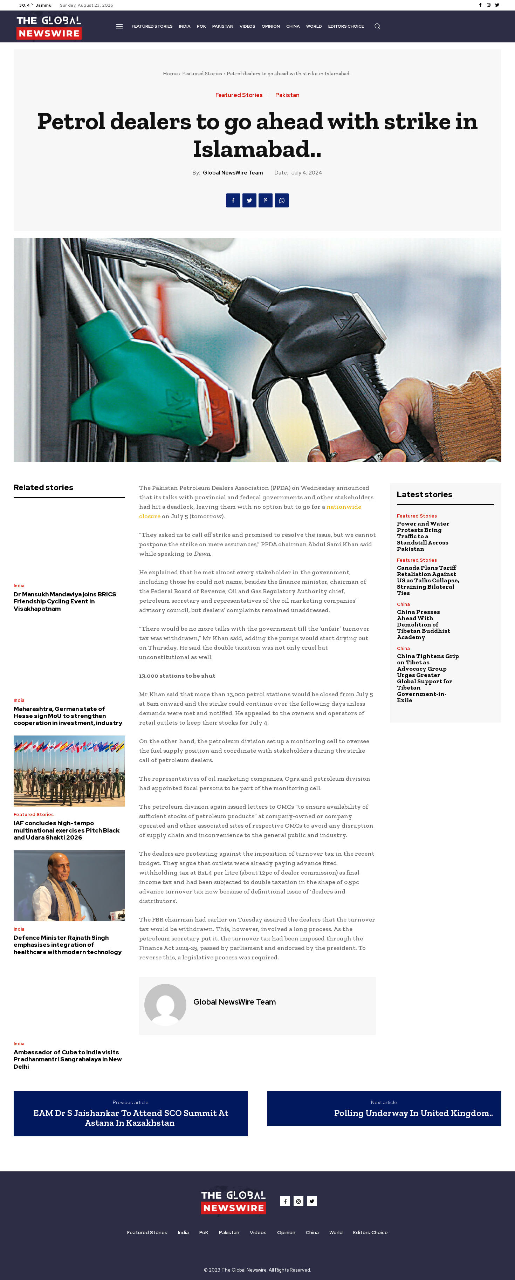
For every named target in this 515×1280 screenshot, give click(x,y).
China (403, 604)
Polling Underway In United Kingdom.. (413, 1112)
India (19, 585)
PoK (203, 1232)
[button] (377, 26)
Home (170, 73)
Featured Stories (202, 73)
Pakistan (287, 95)
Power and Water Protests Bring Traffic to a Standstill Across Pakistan (423, 536)
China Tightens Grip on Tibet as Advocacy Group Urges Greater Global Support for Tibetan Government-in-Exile (428, 678)
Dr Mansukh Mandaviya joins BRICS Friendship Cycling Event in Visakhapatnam (65, 601)
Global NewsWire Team (233, 173)
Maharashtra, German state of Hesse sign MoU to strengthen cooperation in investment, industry (68, 716)
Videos (258, 1232)
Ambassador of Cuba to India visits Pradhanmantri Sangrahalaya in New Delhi (68, 1059)
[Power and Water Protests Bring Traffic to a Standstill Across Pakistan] (479, 528)
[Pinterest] (266, 200)
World (336, 1232)
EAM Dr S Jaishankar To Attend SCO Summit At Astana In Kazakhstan (130, 1118)
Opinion (286, 1232)
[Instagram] (489, 5)
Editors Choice (370, 1232)
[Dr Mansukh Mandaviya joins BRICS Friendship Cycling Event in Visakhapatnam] (69, 542)
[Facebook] (480, 5)
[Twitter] (497, 5)
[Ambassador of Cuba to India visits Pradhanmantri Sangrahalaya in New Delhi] (69, 1000)
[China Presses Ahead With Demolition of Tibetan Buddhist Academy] (479, 616)
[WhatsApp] (282, 200)
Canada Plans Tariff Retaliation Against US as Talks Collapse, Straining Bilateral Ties (428, 580)
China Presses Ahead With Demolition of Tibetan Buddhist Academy (423, 624)
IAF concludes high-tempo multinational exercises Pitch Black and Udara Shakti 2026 (66, 830)
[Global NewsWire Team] (165, 1005)
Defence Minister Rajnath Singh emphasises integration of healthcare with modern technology (68, 945)
